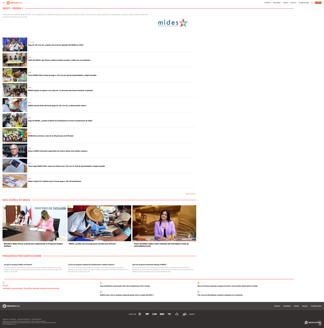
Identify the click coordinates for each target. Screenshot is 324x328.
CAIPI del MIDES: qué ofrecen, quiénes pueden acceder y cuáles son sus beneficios (59, 60)
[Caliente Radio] (177, 315)
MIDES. (29, 57)
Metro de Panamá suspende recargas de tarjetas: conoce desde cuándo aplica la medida (227, 286)
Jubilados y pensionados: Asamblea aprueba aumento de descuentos (31, 288)
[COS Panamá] (154, 315)
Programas (276, 2)
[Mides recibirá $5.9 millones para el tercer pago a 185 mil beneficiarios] (15, 181)
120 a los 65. (31, 42)
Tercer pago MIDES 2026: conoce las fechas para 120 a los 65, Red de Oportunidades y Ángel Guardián (66, 166)
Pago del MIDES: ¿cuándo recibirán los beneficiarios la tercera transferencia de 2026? (60, 121)
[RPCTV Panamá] (139, 315)
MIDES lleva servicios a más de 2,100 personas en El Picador (50, 136)
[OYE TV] (147, 315)
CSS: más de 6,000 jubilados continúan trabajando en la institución (220, 295)
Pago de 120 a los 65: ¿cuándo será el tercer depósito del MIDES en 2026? (56, 45)
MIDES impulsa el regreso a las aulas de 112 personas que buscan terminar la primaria (60, 90)
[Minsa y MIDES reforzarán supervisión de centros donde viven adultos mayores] (15, 150)
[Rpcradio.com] (169, 315)
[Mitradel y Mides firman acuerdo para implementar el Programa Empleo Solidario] (34, 241)
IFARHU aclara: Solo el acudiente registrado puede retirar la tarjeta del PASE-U (126, 295)
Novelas (293, 2)
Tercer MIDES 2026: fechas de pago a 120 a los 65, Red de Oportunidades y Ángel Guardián (62, 75)
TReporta (267, 2)
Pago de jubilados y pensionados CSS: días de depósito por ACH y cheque (125, 286)
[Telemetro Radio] (184, 315)
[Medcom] (191, 315)
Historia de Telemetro (23, 319)
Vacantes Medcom (36, 319)
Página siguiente (191, 193)
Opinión (285, 2)
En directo (318, 2)
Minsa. (29, 148)
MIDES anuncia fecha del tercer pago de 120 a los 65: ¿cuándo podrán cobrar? (57, 106)
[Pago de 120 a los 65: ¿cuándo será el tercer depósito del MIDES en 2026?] (15, 44)
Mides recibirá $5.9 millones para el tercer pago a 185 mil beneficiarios (54, 181)
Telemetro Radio (304, 2)
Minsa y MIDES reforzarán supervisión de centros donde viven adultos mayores (57, 151)
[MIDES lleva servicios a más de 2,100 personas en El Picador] (15, 135)
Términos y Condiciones (9, 319)
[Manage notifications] (320, 324)
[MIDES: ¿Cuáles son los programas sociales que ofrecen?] (99, 241)
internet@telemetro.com (10, 324)
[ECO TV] (162, 315)
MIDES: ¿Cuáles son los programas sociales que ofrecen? (92, 244)
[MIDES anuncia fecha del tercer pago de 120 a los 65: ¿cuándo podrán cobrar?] (15, 105)
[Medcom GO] (132, 315)
